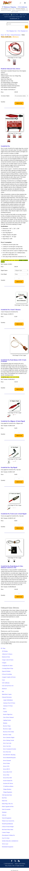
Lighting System (7, 720)
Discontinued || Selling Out (8, 835)
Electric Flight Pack (7, 714)
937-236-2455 (6, 14)
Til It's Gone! (5, 844)
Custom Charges (6, 832)
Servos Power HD (7, 777)
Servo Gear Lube (7, 743)
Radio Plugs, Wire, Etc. (7, 803)
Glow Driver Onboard (8, 717)
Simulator (4, 812)
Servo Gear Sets (7, 746)
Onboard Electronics (7, 697)
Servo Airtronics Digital (8, 737)
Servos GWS (6, 766)
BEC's (4, 708)
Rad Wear (4, 797)
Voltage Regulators (7, 792)
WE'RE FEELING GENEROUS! (10, 841)
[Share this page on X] (15, 861)
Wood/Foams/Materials (7, 823)
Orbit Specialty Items (7, 795)
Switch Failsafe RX (7, 780)
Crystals (5, 711)
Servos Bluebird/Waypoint (9, 757)
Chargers (4, 662)
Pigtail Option (4, 270)
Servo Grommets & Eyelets (9, 749)
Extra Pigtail (4, 274)
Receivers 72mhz (7, 734)
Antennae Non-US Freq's (9, 703)
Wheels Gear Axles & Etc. (8, 820)
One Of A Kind (5, 838)
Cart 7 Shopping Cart (14, 870)
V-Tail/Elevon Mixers (8, 786)
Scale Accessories (6, 809)
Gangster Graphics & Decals (8, 677)
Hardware (4, 688)
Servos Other (6, 774)
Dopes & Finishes (6, 671)
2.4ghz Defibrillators (8, 700)
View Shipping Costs (11, 31)
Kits (3, 691)
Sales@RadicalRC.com (14, 18)
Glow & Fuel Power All (7, 685)
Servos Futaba (6, 763)
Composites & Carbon (7, 665)
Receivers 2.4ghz (7, 728)
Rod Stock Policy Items (7, 829)
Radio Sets (4, 800)
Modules (5, 723)
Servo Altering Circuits (8, 740)
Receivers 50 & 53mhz (8, 731)
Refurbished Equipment (7, 846)
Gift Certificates (5, 682)
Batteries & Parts (6, 657)
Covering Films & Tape (7, 668)
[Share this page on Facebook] (12, 861)
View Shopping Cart (23, 31)
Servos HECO (6, 769)
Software (4, 815)
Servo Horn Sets (7, 751)
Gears (3, 680)
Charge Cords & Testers (7, 659)
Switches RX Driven (8, 783)
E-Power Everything (7, 674)
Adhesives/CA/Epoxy (7, 654)
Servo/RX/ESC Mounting (9, 754)
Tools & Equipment (6, 818)
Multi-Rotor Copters (7, 694)
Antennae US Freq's (8, 705)
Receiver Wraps (7, 726)
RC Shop (3, 648)
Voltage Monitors (7, 789)
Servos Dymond (7, 760)
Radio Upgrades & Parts (7, 806)
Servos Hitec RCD (7, 772)
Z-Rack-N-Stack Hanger (8, 826)
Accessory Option (5, 95)
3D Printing (5, 651)
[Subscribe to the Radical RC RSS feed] (19, 861)
